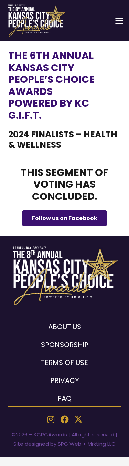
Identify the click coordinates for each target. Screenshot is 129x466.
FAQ (65, 398)
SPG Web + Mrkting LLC (87, 443)
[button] (119, 21)
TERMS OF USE (64, 362)
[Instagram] (51, 419)
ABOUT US (64, 326)
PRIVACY (64, 380)
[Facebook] (65, 419)
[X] (78, 419)
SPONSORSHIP (64, 344)
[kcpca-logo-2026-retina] (36, 20)
